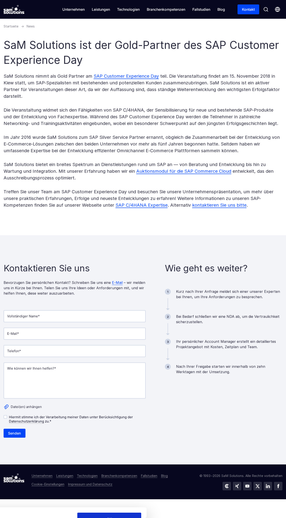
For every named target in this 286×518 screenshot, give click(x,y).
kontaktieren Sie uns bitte (219, 205)
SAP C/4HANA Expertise (142, 205)
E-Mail (117, 282)
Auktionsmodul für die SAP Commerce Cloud (183, 171)
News (31, 26)
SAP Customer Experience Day (126, 76)
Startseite (11, 26)
